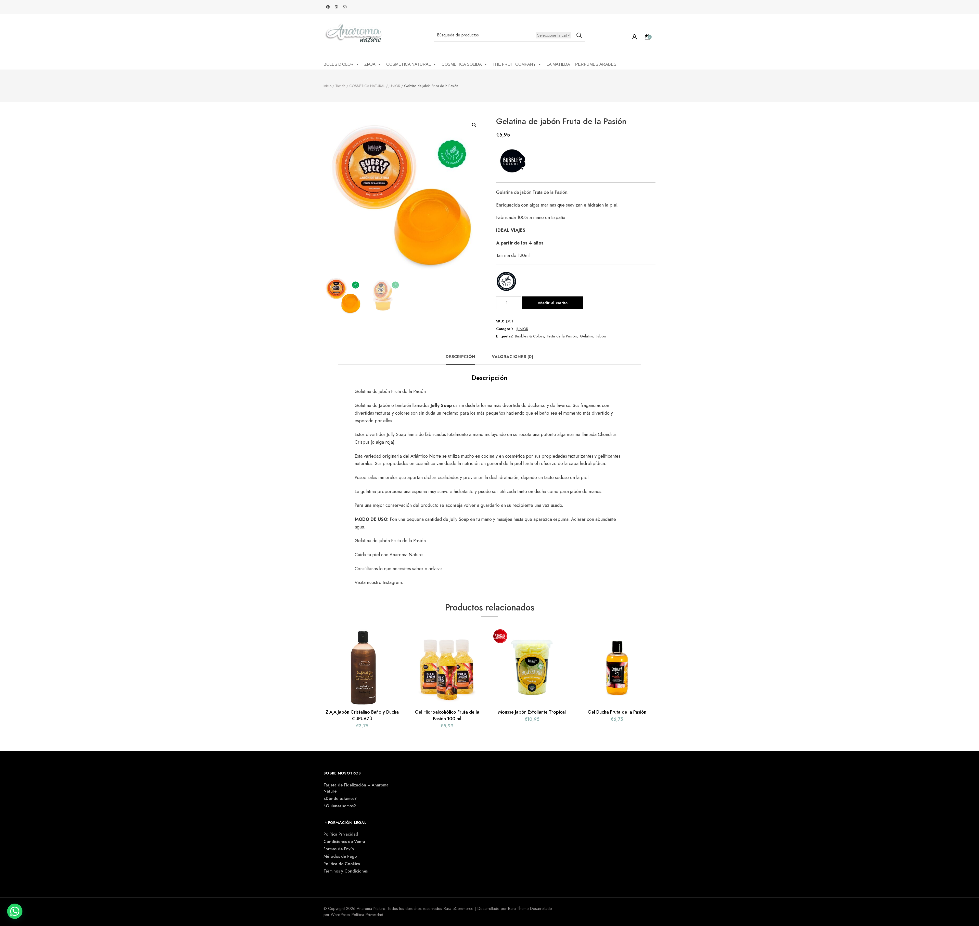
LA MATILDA (558, 64)
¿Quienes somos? (340, 806)
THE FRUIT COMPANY (514, 64)
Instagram (392, 582)
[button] (474, 125)
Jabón (601, 336)
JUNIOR (522, 329)
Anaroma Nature (406, 554)
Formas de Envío (339, 849)
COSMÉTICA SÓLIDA (462, 64)
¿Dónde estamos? (340, 798)
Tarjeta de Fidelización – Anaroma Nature (356, 788)
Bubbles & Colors (529, 336)
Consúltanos (367, 568)
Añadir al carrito (553, 303)
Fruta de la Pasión (562, 336)
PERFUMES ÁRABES (595, 64)
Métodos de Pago (340, 856)
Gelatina (586, 336)
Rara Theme (518, 908)
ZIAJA (370, 64)
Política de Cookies (342, 864)
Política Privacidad (341, 834)
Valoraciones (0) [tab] (512, 357)
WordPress (340, 915)
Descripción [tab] (460, 357)
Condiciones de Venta (344, 842)
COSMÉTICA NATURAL (408, 64)
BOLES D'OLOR (339, 64)
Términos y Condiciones (346, 871)
